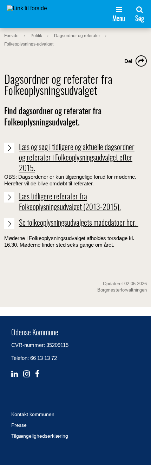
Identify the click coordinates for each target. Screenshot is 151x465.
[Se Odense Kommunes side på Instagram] (26, 374)
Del (128, 61)
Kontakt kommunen (32, 414)
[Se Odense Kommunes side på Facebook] (37, 374)
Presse (19, 425)
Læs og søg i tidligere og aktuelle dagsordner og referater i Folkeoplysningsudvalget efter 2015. (76, 158)
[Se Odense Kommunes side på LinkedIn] (14, 374)
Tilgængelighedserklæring (39, 436)
